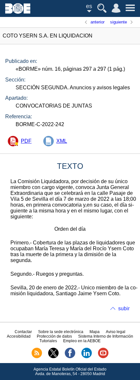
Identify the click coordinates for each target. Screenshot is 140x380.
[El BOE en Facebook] (70, 357)
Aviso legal (115, 331)
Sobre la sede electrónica (60, 331)
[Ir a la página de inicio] (17, 12)
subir (124, 308)
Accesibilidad (19, 336)
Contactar (23, 331)
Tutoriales (48, 341)
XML (61, 141)
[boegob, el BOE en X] (53, 357)
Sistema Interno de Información (105, 336)
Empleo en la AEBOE (82, 341)
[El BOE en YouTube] (103, 357)
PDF (26, 141)
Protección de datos (54, 336)
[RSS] (37, 357)
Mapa (95, 331)
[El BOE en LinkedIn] (86, 357)
